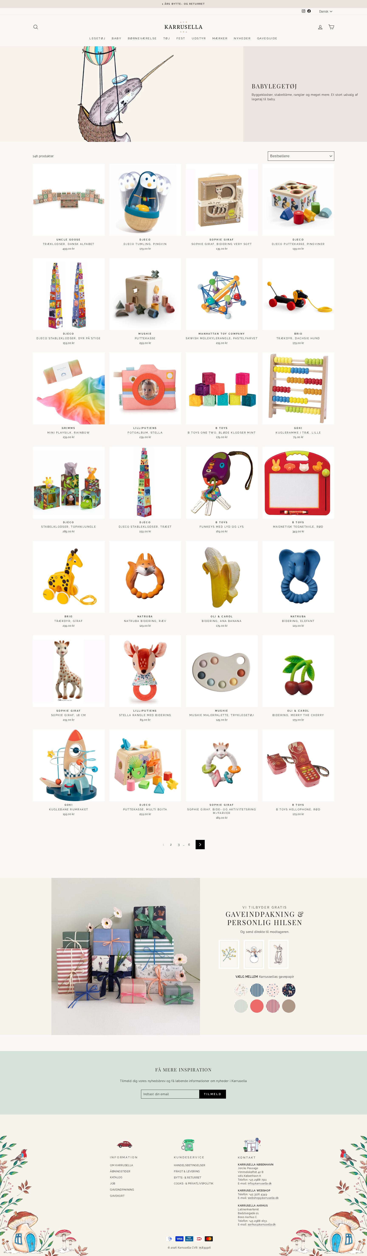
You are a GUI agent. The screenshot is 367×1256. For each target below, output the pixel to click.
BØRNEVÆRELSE (142, 38)
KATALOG (116, 1177)
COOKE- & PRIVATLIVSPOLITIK (193, 1183)
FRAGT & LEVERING (187, 1171)
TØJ (166, 38)
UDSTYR (199, 38)
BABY (116, 38)
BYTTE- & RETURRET (187, 1177)
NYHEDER (242, 38)
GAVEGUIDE (267, 38)
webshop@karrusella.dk (263, 1198)
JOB (112, 1183)
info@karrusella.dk (260, 1183)
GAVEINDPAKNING (122, 1189)
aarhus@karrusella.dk (262, 1224)
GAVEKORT (117, 1195)
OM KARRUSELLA (121, 1165)
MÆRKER (220, 38)
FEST (180, 38)
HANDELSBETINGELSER (189, 1165)
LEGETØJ (97, 38)
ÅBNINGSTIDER (120, 1171)
